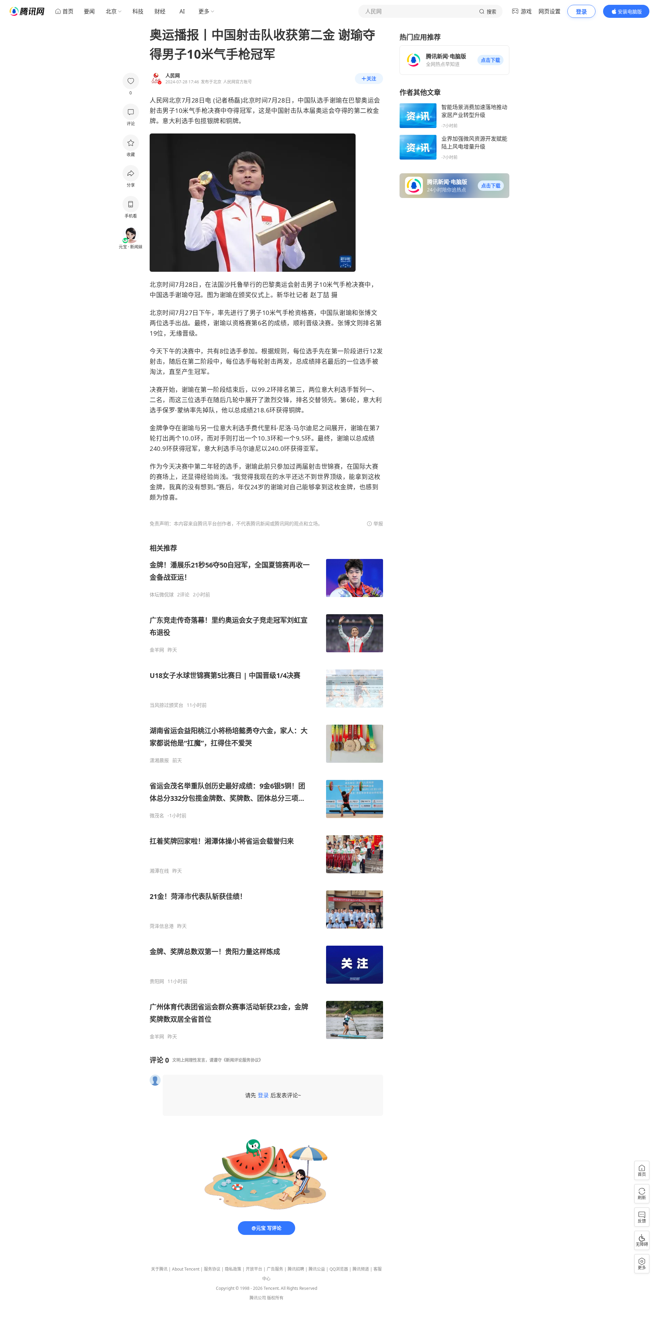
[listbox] (266, 791)
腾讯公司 (258, 1298)
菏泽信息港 (162, 926)
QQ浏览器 (339, 1269)
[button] (490, 60)
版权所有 (275, 1298)
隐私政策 (233, 1269)
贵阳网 (157, 981)
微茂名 (157, 815)
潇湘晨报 (159, 760)
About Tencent (185, 1269)
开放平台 (254, 1269)
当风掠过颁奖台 (166, 705)
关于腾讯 (159, 1269)
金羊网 (157, 649)
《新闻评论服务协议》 (242, 1060)
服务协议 (212, 1269)
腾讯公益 (317, 1269)
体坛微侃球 (162, 594)
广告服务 (275, 1269)
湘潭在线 (159, 870)
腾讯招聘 (296, 1269)
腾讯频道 (360, 1269)
